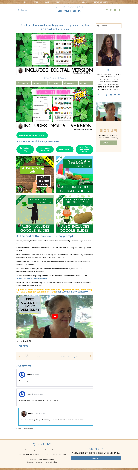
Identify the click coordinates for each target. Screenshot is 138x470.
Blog (47, 2)
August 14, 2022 (40, 413)
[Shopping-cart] (111, 95)
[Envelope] (119, 10)
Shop (27, 450)
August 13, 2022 (38, 374)
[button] (23, 83)
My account (37, 450)
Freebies (63, 78)
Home (25, 2)
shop (58, 2)
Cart (46, 450)
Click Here (108, 143)
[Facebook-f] (103, 10)
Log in (84, 2)
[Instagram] (111, 10)
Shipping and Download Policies (31, 454)
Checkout (56, 450)
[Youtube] (115, 10)
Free (36, 2)
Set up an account (101, 2)
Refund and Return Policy (56, 454)
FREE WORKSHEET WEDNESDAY (72, 292)
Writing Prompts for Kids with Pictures (31, 278)
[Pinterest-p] (107, 10)
